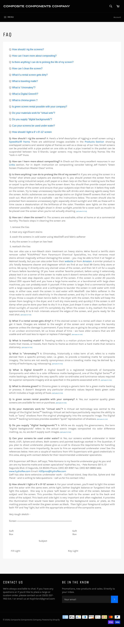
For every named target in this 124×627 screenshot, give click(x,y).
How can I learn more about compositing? (34, 55)
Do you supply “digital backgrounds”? (32, 119)
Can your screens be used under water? (33, 125)
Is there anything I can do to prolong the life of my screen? (42, 62)
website (69, 261)
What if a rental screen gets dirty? (30, 75)
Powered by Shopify (51, 620)
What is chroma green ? (25, 100)
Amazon (87, 261)
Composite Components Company (26, 620)
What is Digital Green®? (25, 94)
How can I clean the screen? (27, 68)
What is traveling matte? (25, 81)
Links (12, 164)
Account (117, 17)
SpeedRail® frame (19, 141)
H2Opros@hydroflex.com (52, 471)
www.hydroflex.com (20, 471)
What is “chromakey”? (23, 87)
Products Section (94, 141)
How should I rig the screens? (28, 49)
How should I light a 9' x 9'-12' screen (32, 132)
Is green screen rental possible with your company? (39, 106)
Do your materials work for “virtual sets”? (33, 113)
